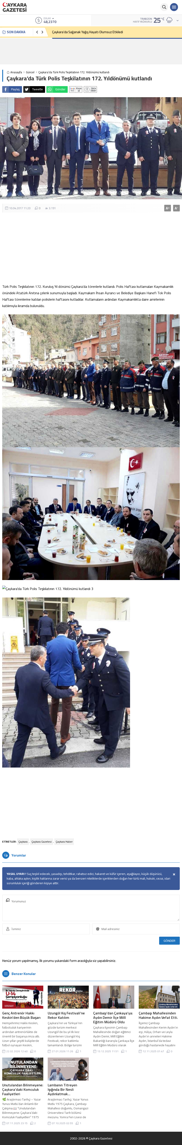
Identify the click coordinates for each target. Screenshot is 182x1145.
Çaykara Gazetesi (42, 841)
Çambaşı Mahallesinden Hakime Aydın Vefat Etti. (158, 1015)
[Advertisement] (91, 51)
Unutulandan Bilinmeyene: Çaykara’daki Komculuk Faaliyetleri (22, 1089)
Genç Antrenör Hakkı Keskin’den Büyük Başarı (21, 1015)
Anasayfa (16, 72)
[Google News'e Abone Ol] (75, 89)
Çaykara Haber (64, 841)
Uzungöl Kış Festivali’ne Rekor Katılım (66, 1015)
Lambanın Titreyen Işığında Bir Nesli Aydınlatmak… (62, 1089)
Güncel (30, 72)
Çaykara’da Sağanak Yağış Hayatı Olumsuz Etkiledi (87, 32)
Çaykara (23, 841)
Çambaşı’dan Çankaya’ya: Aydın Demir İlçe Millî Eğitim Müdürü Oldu (113, 1017)
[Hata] (90, 89)
